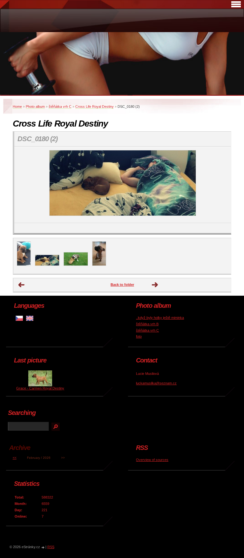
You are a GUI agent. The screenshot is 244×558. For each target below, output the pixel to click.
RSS (50, 547)
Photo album (35, 106)
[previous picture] (24, 185)
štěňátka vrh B (147, 324)
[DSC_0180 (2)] (47, 264)
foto (139, 336)
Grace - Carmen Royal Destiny (40, 388)
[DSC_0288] (99, 264)
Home (17, 106)
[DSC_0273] (76, 264)
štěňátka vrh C (60, 106)
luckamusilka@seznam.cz (156, 383)
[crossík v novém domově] (24, 264)
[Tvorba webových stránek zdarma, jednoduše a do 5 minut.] (43, 547)
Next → (155, 285)
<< (15, 457)
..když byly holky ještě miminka (160, 318)
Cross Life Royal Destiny (94, 106)
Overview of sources (152, 460)
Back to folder (122, 284)
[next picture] (221, 185)
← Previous (21, 285)
